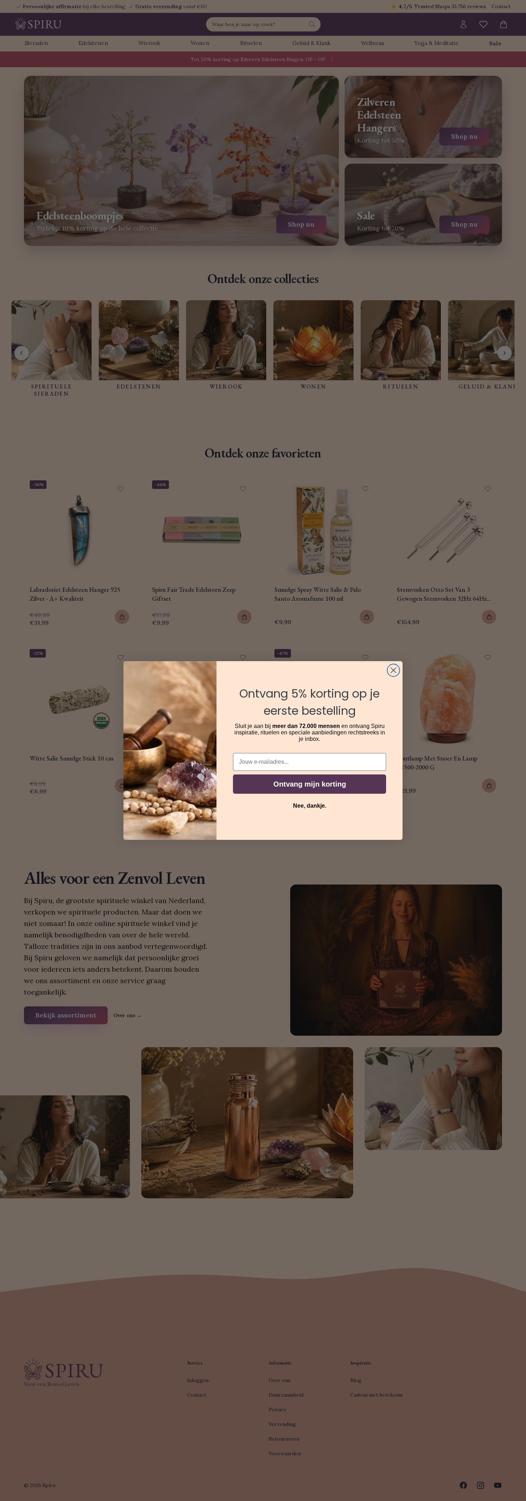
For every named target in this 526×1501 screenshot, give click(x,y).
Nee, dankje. (309, 806)
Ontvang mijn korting (309, 784)
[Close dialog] (393, 670)
